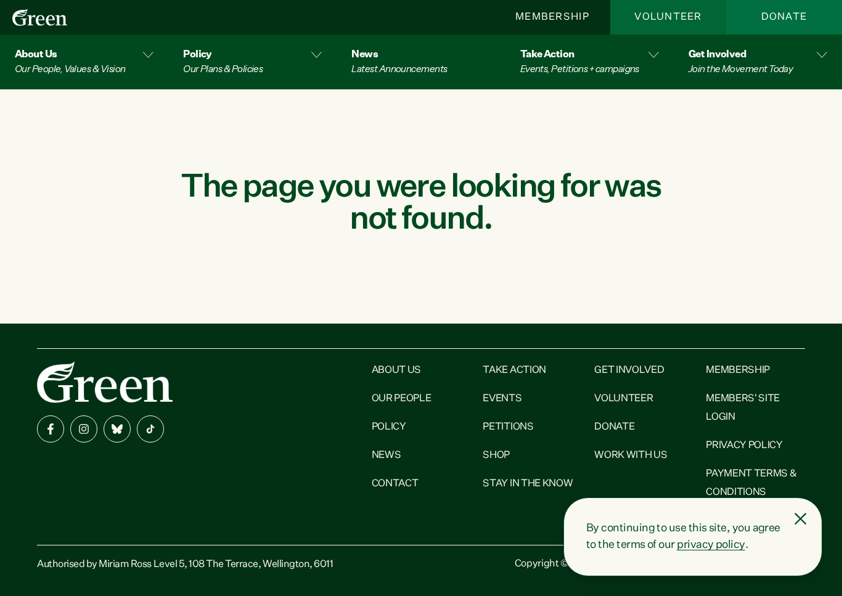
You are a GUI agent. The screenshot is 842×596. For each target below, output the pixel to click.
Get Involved (629, 370)
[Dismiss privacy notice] (800, 519)
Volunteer (668, 17)
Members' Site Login (743, 408)
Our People (401, 399)
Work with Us (630, 455)
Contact (395, 484)
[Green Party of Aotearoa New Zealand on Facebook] (50, 429)
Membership (552, 17)
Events (502, 399)
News (386, 455)
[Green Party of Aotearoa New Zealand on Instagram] (83, 429)
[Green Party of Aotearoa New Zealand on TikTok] (150, 429)
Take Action (514, 370)
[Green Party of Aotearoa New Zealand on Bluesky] (117, 429)
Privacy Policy (744, 446)
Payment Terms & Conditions (751, 483)
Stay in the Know (528, 484)
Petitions (508, 427)
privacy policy (711, 544)
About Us (396, 370)
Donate (784, 17)
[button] (84, 62)
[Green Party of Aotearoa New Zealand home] (105, 381)
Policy (389, 427)
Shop (496, 455)
